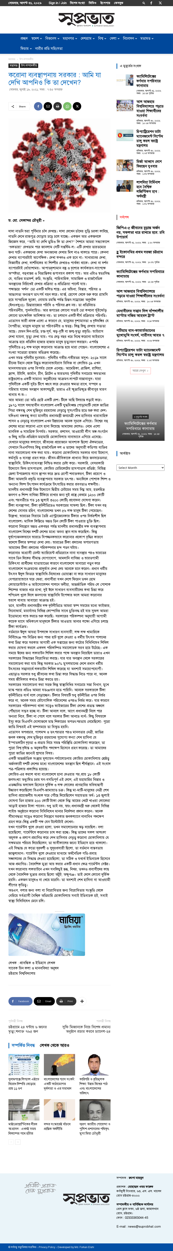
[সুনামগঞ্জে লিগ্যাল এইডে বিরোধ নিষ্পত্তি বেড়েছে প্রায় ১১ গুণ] (23, 1064)
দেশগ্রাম (86, 38)
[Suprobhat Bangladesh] (86, 20)
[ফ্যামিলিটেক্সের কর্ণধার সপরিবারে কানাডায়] (124, 80)
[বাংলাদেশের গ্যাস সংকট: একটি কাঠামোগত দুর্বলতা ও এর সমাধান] (59, 1064)
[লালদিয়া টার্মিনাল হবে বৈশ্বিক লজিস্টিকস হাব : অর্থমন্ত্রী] (124, 186)
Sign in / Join (58, 3)
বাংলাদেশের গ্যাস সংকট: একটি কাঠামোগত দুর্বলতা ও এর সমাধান (59, 1084)
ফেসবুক (118, 3)
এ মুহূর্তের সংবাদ (140, 416)
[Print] (57, 106)
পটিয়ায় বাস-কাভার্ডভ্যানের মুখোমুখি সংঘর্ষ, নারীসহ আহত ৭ (140, 332)
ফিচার (24, 48)
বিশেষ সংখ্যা (77, 3)
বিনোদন (128, 38)
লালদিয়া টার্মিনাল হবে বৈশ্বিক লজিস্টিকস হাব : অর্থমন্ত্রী (148, 189)
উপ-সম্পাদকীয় (29, 65)
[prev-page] (11, 1142)
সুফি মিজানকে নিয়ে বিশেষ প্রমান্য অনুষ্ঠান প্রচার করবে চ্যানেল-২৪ (86, 1029)
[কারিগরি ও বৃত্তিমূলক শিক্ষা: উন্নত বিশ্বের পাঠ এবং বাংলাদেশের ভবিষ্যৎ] (95, 1064)
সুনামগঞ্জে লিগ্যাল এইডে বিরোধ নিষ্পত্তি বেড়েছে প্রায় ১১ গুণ (23, 1084)
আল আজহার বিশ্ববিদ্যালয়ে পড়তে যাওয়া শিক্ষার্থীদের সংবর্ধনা (150, 109)
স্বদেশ (35, 38)
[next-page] (17, 1142)
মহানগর (68, 38)
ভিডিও (92, 3)
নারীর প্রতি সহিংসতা (49, 48)
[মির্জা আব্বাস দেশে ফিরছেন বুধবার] (124, 165)
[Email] (48, 106)
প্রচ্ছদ (24, 38)
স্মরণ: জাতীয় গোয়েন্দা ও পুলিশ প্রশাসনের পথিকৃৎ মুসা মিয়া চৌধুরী (95, 1129)
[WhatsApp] (67, 106)
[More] (82, 1001)
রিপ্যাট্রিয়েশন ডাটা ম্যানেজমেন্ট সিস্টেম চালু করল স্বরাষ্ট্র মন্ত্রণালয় (150, 139)
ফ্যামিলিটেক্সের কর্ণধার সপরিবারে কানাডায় (149, 81)
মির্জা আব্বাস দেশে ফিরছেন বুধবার (149, 164)
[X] (160, 3)
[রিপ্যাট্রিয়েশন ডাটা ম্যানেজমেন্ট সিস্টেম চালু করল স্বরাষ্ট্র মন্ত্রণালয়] (124, 135)
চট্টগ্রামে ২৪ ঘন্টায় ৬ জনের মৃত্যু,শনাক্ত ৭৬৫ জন (27, 1029)
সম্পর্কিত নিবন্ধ (23, 1045)
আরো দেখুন (139, 370)
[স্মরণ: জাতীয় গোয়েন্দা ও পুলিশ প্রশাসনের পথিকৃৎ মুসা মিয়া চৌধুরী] (95, 1109)
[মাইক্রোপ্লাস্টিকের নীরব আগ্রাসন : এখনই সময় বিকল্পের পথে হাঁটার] (23, 1109)
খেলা (113, 38)
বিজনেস (50, 38)
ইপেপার (105, 3)
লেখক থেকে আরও (54, 1045)
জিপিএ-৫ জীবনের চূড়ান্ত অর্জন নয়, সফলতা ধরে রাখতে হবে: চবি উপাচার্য (140, 232)
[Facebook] (151, 3)
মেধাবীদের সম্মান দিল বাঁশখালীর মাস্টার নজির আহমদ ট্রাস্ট (140, 313)
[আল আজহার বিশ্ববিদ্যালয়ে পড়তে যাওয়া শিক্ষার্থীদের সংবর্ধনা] (124, 105)
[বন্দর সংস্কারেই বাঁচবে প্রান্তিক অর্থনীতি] (59, 1109)
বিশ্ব (100, 38)
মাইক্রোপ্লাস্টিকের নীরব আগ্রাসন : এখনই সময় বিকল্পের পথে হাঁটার (22, 1129)
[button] (144, 2)
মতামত (145, 38)
